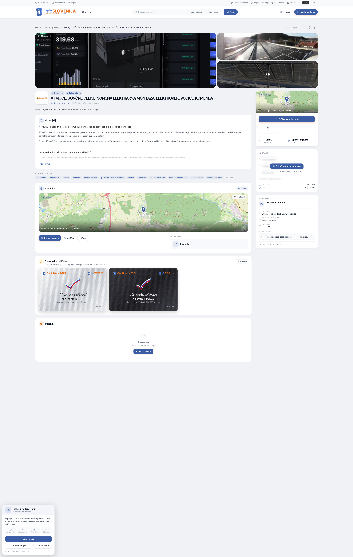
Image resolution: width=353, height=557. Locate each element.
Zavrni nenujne (18, 545)
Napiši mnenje (144, 351)
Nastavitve (44, 545)
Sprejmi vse (28, 539)
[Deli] (304, 27)
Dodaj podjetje (308, 12)
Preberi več (44, 164)
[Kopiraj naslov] (243, 228)
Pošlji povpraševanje (289, 119)
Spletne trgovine (51, 27)
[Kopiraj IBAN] (311, 236)
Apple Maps (70, 238)
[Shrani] (315, 27)
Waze (83, 238)
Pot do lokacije (51, 238)
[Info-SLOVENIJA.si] (55, 12)
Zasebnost (25, 551)
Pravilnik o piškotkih (12, 551)
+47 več (229, 178)
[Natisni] (309, 27)
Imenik (38, 27)
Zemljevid (240, 197)
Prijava (287, 12)
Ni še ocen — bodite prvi (92, 103)
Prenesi (243, 261)
